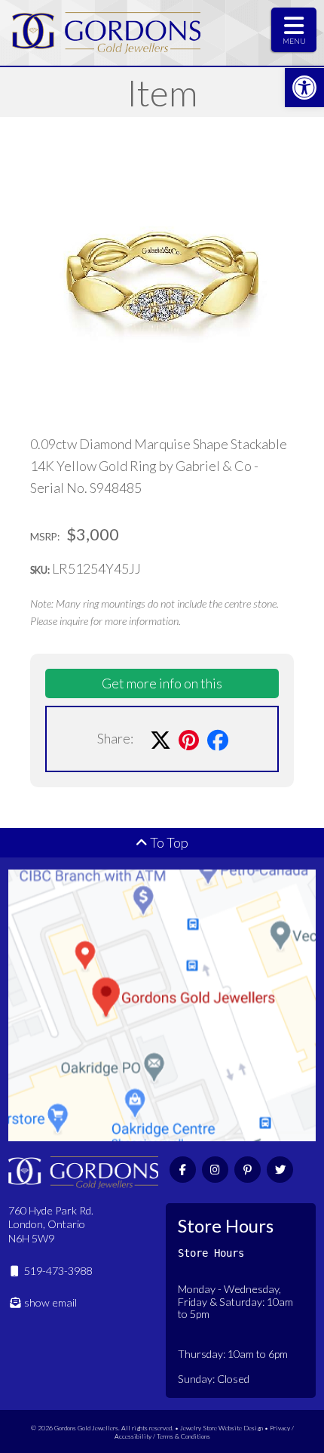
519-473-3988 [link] (57, 1270)
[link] (304, 87)
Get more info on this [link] (162, 683)
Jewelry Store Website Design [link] (221, 1428)
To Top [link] (168, 842)
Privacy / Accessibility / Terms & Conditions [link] (204, 1432)
